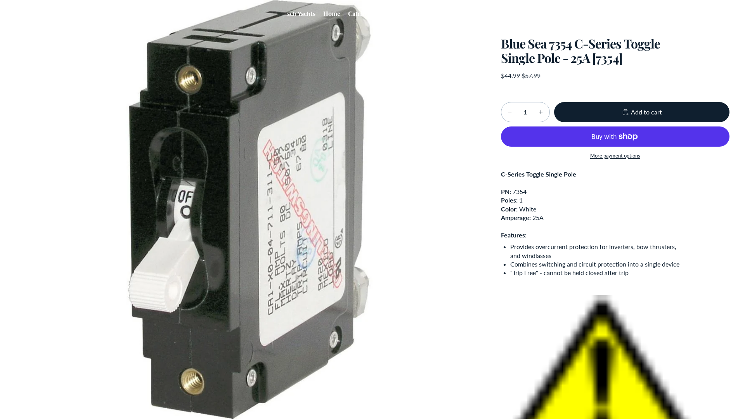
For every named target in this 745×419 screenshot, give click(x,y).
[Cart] (720, 13)
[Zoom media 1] (249, 209)
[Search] (687, 13)
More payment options (615, 155)
